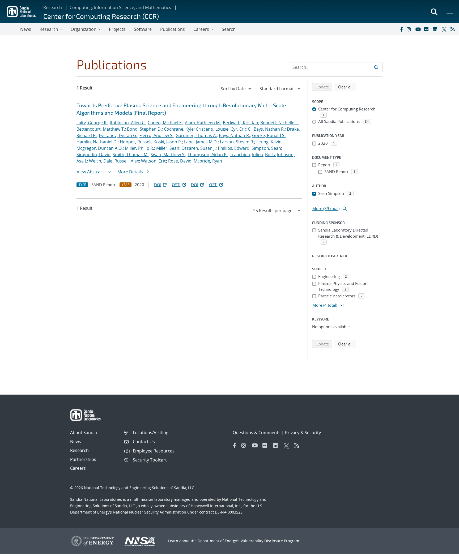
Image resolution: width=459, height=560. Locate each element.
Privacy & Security (303, 432)
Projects (117, 29)
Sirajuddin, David (93, 154)
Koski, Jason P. (168, 142)
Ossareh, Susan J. (198, 148)
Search (229, 29)
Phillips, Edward (233, 148)
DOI (157, 184)
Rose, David (180, 161)
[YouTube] (418, 29)
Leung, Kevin (269, 142)
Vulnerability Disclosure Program (270, 540)
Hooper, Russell (135, 142)
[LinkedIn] (436, 29)
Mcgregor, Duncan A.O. (99, 148)
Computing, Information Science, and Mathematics (120, 7)
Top (443, 554)
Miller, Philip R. (139, 148)
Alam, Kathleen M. (203, 123)
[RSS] (453, 29)
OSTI (176, 184)
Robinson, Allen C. (128, 123)
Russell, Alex (126, 161)
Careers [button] (201, 29)
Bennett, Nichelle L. (279, 123)
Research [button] (49, 29)
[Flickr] (427, 29)
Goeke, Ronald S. (269, 135)
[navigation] (236, 88)
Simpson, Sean (266, 148)
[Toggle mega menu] (450, 12)
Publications (172, 29)
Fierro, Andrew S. (156, 135)
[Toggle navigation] (10, 29)
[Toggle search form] (434, 12)
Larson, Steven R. (237, 142)
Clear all (347, 86)
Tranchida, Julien (246, 154)
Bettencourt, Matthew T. (100, 129)
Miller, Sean (167, 148)
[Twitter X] (445, 29)
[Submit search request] (376, 67)
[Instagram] (410, 29)
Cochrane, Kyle (179, 129)
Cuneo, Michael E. (165, 123)
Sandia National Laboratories (96, 499)
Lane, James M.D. (201, 142)
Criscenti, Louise (212, 129)
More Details (130, 172)
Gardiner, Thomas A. (196, 135)
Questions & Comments (256, 432)
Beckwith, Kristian (240, 123)
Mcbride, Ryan (208, 161)
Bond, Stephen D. (144, 129)
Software (143, 29)
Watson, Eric (153, 161)
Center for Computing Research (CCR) (101, 16)
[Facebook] (401, 29)
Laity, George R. (92, 123)
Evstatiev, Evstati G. (118, 135)
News (25, 29)
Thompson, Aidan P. (208, 154)
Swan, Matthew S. (168, 154)
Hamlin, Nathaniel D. (97, 142)
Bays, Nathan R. (269, 129)
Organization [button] (83, 29)
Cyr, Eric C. (241, 129)
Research (52, 7)
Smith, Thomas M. (130, 154)
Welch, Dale (100, 161)
